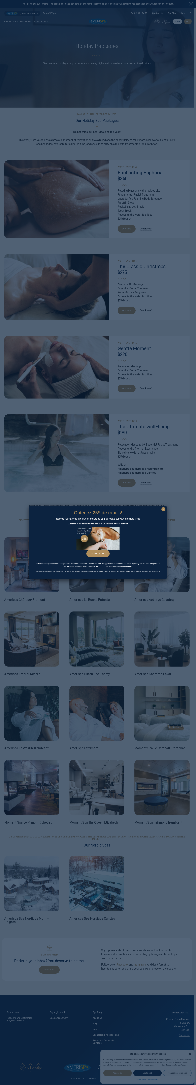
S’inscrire (98, 554)
